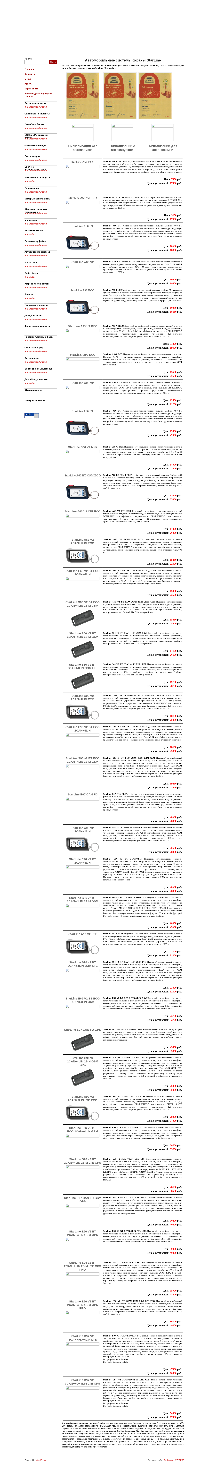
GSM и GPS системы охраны (36, 136)
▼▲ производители (35, 107)
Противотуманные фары (38, 337)
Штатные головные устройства (35, 210)
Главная (59, 47)
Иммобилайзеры (34, 124)
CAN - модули (32, 156)
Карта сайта (141, 47)
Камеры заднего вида (37, 198)
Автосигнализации (35, 103)
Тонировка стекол (34, 400)
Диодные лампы (33, 315)
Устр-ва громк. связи (36, 283)
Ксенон (28, 294)
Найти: (28, 58)
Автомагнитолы (33, 230)
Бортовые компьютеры (38, 368)
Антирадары (31, 358)
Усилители (30, 262)
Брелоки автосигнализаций (35, 167)
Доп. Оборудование (36, 379)
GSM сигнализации (35, 145)
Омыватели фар (33, 347)
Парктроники (32, 188)
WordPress (41, 1460)
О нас (101, 47)
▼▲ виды (29, 181)
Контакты (81, 47)
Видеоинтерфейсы (35, 241)
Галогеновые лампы (36, 305)
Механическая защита (37, 177)
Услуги (118, 47)
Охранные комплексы (37, 113)
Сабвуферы (31, 273)
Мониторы (30, 220)
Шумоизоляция (33, 390)
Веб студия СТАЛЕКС (174, 1460)
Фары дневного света (37, 326)
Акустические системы (37, 251)
